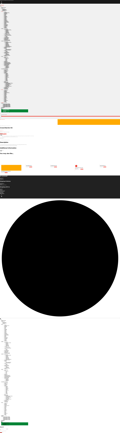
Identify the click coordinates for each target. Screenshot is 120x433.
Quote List (1, 178)
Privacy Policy (1, 192)
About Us (1, 189)
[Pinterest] (1, 135)
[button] (1, 115)
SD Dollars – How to (2, 190)
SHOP (1, 6)
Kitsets (3, 125)
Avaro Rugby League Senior (54, 165)
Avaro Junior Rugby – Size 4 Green (79, 167)
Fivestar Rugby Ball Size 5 (29, 165)
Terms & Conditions (2, 191)
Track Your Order (2, 183)
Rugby (5, 125)
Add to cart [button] (6, 172)
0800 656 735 (1, 0)
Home (1, 125)
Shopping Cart (2, 179)
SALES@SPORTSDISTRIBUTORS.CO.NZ (8, 0)
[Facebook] (0, 135)
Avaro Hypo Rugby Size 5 (103, 165)
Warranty (1, 184)
